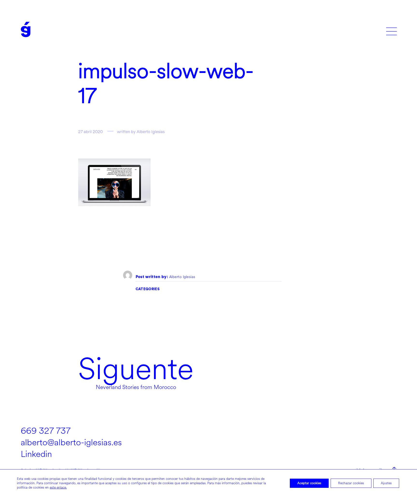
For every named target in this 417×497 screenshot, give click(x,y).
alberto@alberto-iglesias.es (71, 442)
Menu (391, 30)
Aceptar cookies (309, 483)
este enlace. (58, 487)
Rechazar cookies (351, 483)
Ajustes (386, 483)
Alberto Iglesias (182, 277)
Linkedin (36, 454)
